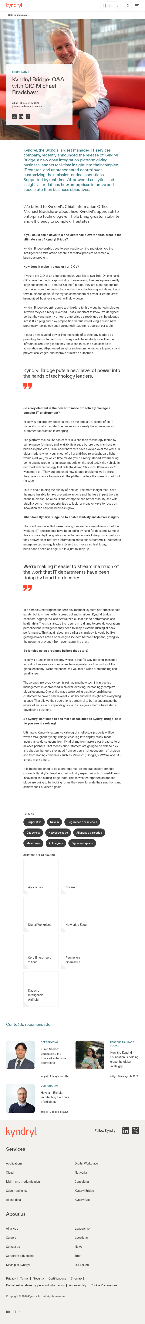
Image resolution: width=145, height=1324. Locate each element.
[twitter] (135, 1130)
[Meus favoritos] (117, 6)
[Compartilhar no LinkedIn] (21, 116)
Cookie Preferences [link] (104, 1285)
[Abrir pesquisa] (128, 6)
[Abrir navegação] (137, 6)
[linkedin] (125, 1130)
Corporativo (20, 72)
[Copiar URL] (28, 116)
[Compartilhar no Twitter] (14, 116)
